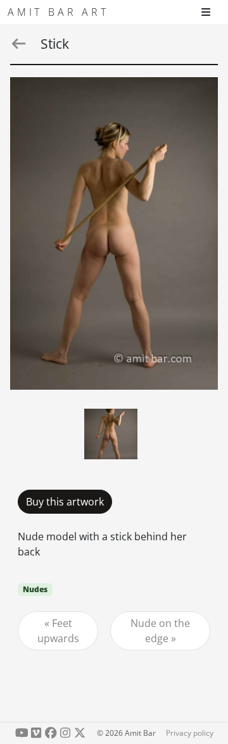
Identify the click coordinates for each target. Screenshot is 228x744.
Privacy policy (189, 733)
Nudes (35, 589)
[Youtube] (22, 733)
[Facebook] (51, 733)
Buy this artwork (65, 502)
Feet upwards (58, 630)
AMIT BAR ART (58, 12)
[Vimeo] (36, 733)
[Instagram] (65, 733)
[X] (79, 733)
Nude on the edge (160, 630)
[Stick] (114, 233)
